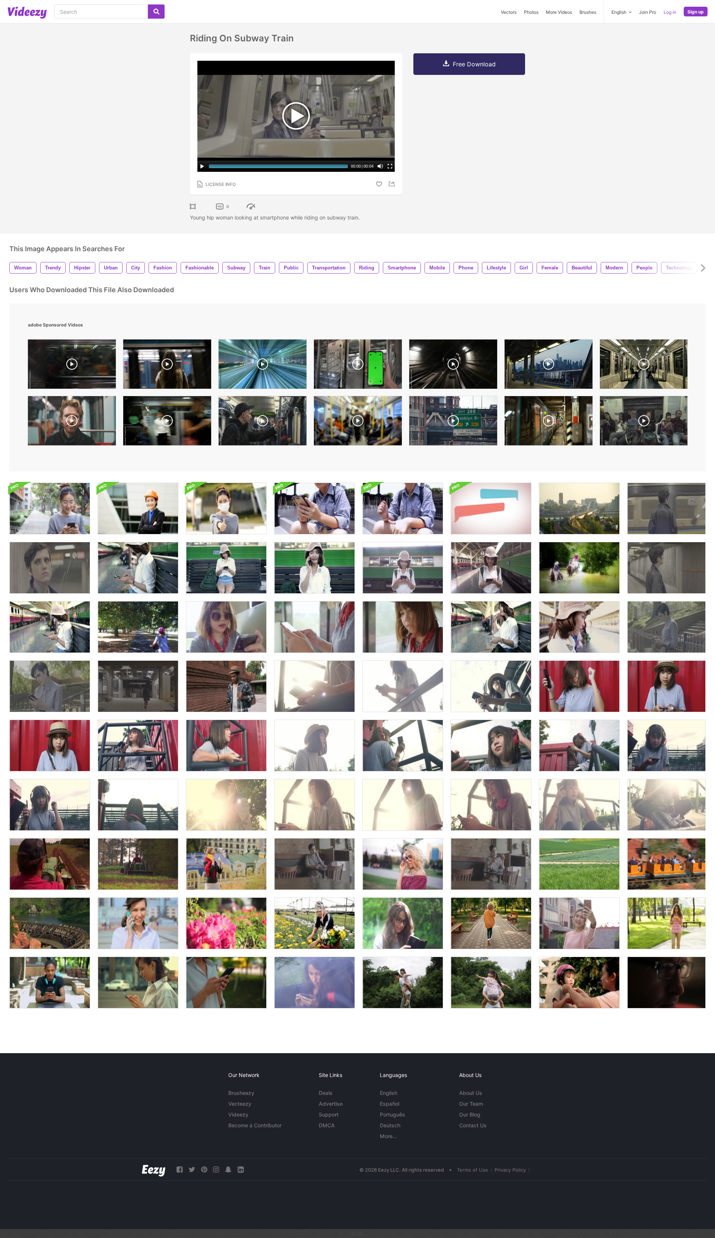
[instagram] (216, 1169)
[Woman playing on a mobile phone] (49, 508)
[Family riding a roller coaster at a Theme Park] (666, 864)
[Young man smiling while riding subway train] (72, 422)
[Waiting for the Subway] (49, 568)
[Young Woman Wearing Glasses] (402, 864)
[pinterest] (204, 1169)
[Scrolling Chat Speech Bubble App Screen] (491, 508)
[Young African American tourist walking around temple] (226, 686)
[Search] (156, 11)
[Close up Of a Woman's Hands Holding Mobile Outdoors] (226, 982)
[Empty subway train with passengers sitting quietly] (643, 365)
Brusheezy (241, 1093)
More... (388, 1136)
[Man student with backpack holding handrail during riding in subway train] (262, 422)
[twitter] (191, 1169)
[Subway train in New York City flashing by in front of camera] (72, 365)
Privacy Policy (510, 1170)
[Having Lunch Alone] (314, 864)
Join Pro (647, 12)
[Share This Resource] (393, 184)
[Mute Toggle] (380, 166)
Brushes (587, 12)
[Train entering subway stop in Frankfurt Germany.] (548, 422)
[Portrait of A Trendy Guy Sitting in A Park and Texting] (49, 982)
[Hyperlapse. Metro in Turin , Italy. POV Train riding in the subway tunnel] (453, 365)
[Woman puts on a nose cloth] (226, 508)
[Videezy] (27, 13)
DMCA (327, 1125)
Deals (326, 1093)
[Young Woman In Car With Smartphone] (314, 982)
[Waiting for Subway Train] (666, 508)
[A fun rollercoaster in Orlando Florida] (49, 923)
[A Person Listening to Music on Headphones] (402, 508)
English (388, 1093)
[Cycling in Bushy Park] (138, 627)
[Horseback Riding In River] (579, 568)
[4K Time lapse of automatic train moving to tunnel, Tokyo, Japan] (262, 365)
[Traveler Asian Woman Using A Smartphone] (226, 627)
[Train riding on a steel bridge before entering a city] (579, 508)
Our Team (471, 1103)
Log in (670, 12)
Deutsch (390, 1125)
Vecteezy (239, 1103)
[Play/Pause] (202, 166)
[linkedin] (241, 1169)
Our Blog (469, 1114)
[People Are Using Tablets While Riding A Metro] (643, 422)
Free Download (474, 64)
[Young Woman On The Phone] (226, 864)
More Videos (559, 12)
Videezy (238, 1114)
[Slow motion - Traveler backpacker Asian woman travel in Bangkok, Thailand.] (402, 568)
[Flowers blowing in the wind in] (226, 923)
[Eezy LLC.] (153, 1170)
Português (392, 1114)
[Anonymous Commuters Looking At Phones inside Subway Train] (358, 422)
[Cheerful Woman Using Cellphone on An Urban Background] (138, 923)
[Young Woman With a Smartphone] (402, 923)
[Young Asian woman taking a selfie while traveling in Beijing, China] (579, 923)
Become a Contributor (255, 1125)
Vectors (509, 12)
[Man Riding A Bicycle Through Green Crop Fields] (579, 864)
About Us (470, 1093)
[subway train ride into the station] (167, 422)
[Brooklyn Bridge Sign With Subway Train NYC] (453, 422)
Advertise (331, 1103)
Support (329, 1114)
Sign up (695, 12)
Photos (531, 12)
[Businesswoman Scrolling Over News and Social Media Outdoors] (138, 982)
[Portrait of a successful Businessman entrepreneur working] (138, 508)
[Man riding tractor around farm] (138, 864)
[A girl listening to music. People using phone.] (314, 508)
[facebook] (179, 1169)
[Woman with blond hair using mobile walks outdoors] (491, 923)
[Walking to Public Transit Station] (138, 686)
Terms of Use (472, 1170)
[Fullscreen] (390, 166)
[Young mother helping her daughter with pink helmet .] (579, 982)
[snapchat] (228, 1169)
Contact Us (473, 1125)
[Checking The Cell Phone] (666, 627)
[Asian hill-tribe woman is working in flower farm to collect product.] (314, 923)
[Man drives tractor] (49, 864)
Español (389, 1103)
